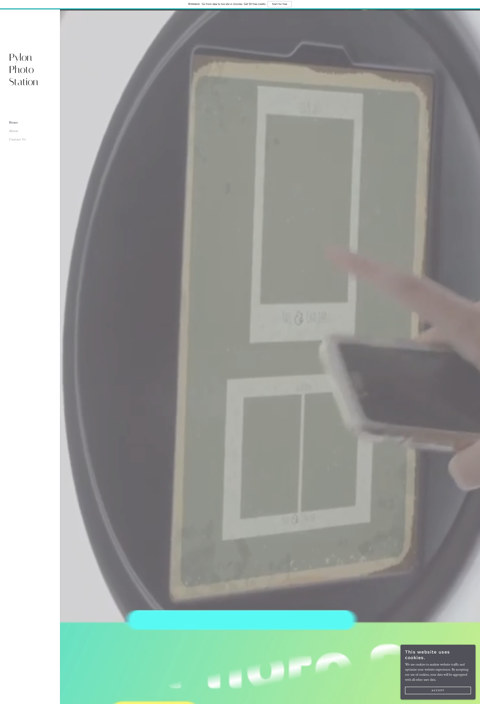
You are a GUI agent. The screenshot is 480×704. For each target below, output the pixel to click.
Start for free (279, 4)
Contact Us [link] (17, 139)
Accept (438, 690)
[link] (30, 84)
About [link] (13, 131)
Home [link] (13, 122)
